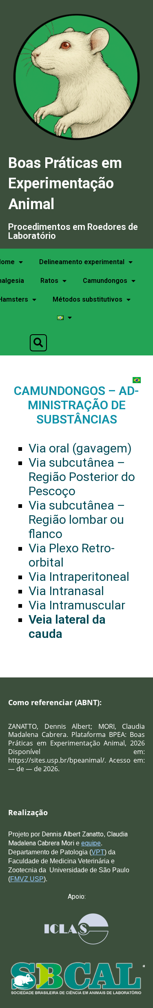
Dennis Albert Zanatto (72, 834)
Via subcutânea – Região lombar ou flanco (77, 519)
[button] (38, 342)
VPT (97, 852)
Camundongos (105, 281)
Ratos (49, 281)
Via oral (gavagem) (80, 448)
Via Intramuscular (77, 605)
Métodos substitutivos (87, 299)
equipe (91, 843)
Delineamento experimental (81, 262)
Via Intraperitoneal (79, 576)
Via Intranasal (66, 591)
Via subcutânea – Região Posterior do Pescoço (82, 476)
